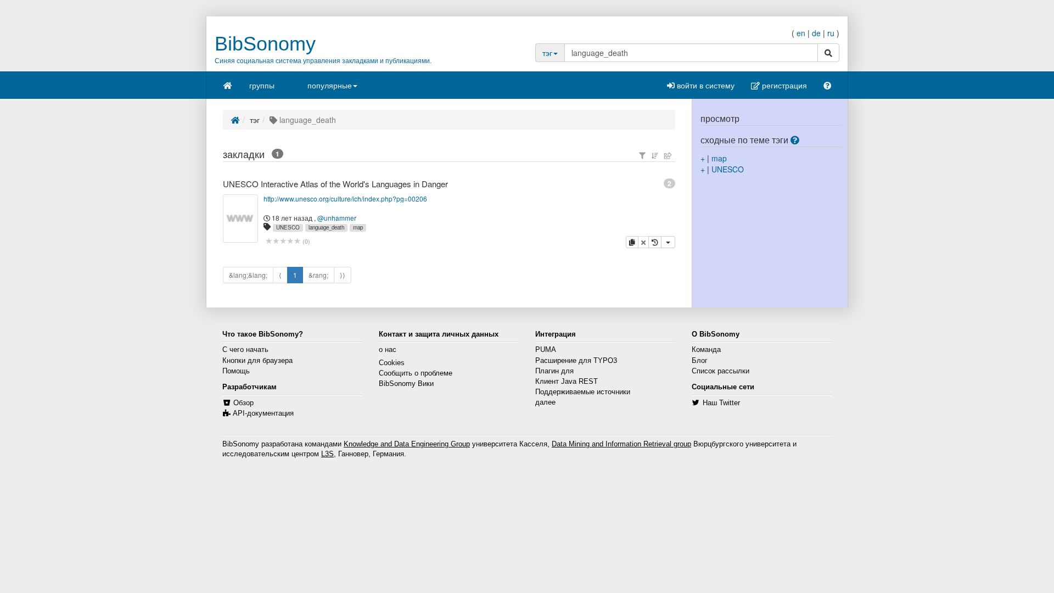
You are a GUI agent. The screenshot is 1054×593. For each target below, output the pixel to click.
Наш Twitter (721, 403)
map (358, 227)
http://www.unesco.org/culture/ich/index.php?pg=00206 (345, 198)
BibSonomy (265, 43)
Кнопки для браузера (257, 361)
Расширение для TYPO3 (576, 361)
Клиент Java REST (566, 381)
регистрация (783, 85)
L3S (327, 454)
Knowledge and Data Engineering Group (407, 444)
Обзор (243, 403)
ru (830, 32)
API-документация (263, 413)
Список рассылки (720, 371)
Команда (706, 350)
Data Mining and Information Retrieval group (621, 444)
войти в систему (705, 85)
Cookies (392, 363)
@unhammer (336, 217)
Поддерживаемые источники (582, 392)
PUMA (545, 350)
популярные (329, 85)
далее (545, 402)
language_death (326, 227)
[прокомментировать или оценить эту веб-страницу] (283, 241)
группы (261, 85)
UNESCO (288, 227)
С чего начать (245, 350)
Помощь (236, 371)
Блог (700, 361)
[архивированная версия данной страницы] (654, 242)
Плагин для (554, 371)
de (816, 32)
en (801, 32)
